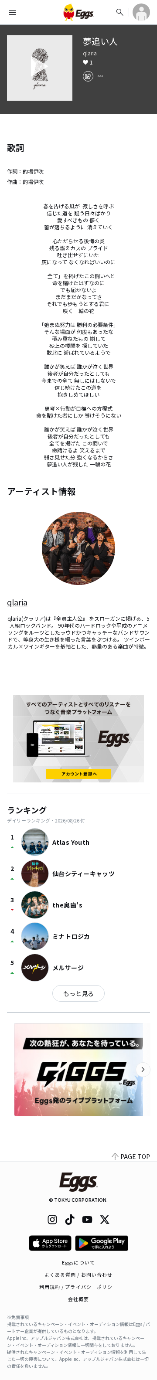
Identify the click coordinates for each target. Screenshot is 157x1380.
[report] (100, 76)
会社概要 (78, 1298)
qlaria (90, 53)
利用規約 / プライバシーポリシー (78, 1286)
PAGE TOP (135, 1156)
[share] (88, 76)
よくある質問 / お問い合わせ (78, 1274)
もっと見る (78, 993)
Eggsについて (78, 1262)
